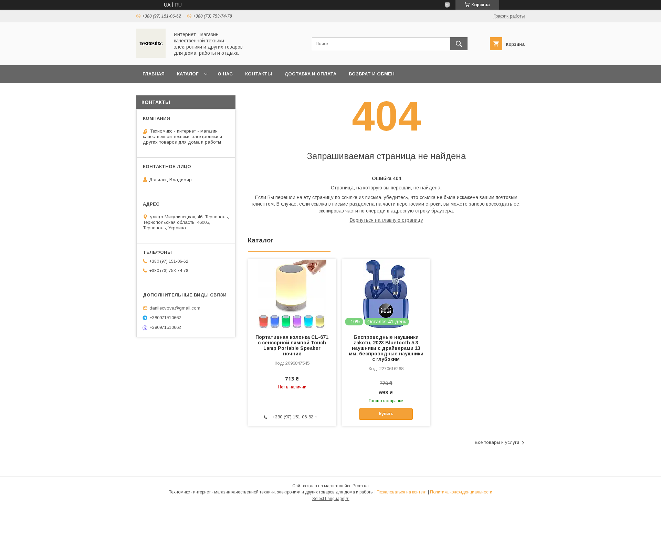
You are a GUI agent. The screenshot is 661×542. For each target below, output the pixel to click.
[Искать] (459, 43)
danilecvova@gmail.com (174, 308)
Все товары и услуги (497, 442)
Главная (154, 73)
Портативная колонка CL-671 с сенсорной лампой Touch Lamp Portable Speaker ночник (291, 345)
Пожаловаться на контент (402, 492)
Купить (386, 413)
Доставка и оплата (310, 73)
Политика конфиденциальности (461, 492)
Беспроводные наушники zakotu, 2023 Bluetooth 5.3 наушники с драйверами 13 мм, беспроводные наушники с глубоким (386, 348)
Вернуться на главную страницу (386, 220)
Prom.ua (361, 485)
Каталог (187, 73)
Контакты (258, 73)
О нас (225, 73)
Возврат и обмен (372, 73)
